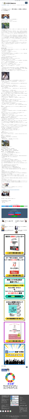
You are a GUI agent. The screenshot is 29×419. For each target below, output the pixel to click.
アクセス (27, 0)
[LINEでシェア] (22, 206)
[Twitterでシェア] (3, 206)
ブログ (2, 7)
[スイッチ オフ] (26, 3)
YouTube (18, 214)
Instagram (11, 214)
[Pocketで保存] (14, 206)
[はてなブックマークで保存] (10, 206)
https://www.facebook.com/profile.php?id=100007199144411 (10, 189)
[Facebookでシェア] (7, 206)
